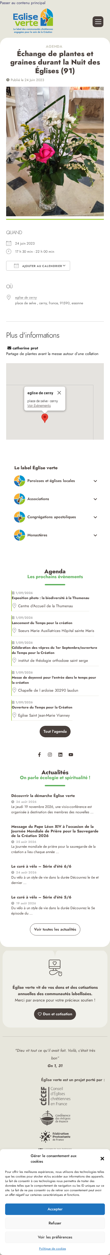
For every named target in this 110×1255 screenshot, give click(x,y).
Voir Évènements (39, 406)
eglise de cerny (26, 297)
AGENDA (55, 46)
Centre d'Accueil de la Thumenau (45, 606)
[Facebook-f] (39, 754)
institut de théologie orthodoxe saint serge (53, 660)
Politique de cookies (52, 1248)
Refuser (55, 1223)
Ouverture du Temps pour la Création (42, 707)
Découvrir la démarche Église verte (43, 795)
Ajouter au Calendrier (41, 266)
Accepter (55, 1209)
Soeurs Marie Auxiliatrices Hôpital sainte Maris (56, 630)
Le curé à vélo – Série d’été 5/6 (41, 897)
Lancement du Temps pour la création (42, 622)
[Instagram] (49, 754)
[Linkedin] (60, 754)
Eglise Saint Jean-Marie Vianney (44, 715)
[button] (102, 1158)
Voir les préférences (55, 1237)
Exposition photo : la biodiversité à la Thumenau (50, 597)
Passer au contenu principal (22, 3)
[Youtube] (70, 754)
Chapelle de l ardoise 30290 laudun (48, 690)
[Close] (59, 393)
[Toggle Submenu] (55, 481)
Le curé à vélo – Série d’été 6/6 (41, 866)
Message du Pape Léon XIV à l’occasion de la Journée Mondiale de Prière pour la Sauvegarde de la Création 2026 (54, 831)
